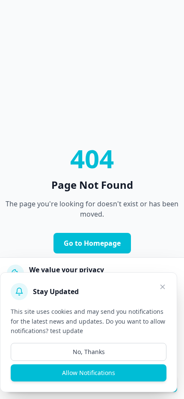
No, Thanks (89, 352)
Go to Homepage (92, 243)
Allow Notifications (88, 373)
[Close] (162, 287)
